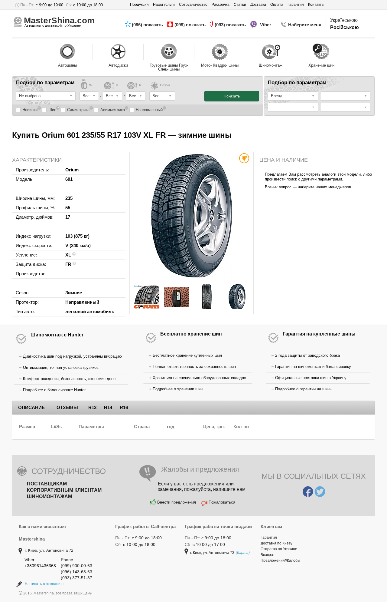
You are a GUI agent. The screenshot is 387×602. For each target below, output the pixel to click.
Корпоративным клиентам (64, 490)
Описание (31, 407)
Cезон (165, 85)
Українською (344, 20)
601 (69, 179)
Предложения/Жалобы (280, 560)
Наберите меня (304, 24)
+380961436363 (40, 565)
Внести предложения (176, 502)
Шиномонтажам (49, 496)
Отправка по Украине (279, 549)
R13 (92, 407)
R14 (108, 407)
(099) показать (190, 24)
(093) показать (231, 24)
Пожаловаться (222, 502)
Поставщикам (47, 483)
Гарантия (269, 537)
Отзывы (67, 407)
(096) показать (148, 24)
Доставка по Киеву (276, 543)
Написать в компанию (44, 584)
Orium (72, 169)
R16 (124, 407)
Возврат (268, 555)
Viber (266, 24)
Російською (344, 27)
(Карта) (243, 553)
